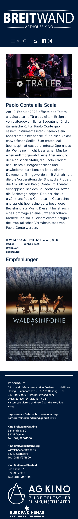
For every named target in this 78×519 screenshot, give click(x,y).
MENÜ (20, 41)
